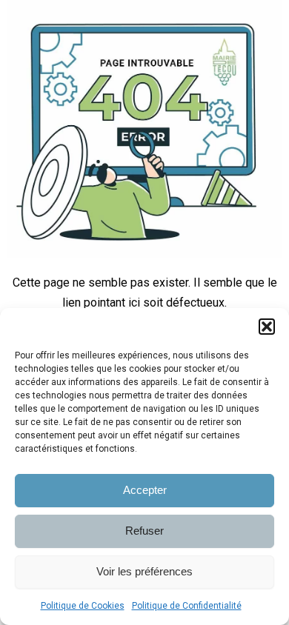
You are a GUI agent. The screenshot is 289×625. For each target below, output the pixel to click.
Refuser (144, 530)
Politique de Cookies (82, 606)
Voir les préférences (144, 571)
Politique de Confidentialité (187, 606)
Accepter (145, 490)
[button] (266, 326)
